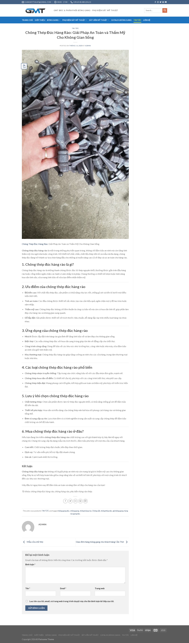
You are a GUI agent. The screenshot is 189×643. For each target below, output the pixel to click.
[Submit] (164, 10)
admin (88, 46)
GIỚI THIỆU (40, 20)
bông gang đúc (63, 511)
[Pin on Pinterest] (80, 501)
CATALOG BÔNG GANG (121, 20)
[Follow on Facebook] (155, 2)
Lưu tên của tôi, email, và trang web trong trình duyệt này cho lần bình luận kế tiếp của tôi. (71, 601)
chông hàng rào (85, 511)
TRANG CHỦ (27, 20)
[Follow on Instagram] (158, 2)
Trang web (99, 588)
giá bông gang (118, 511)
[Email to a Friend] (75, 501)
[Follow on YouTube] (166, 2)
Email (63, 588)
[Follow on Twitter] (160, 2)
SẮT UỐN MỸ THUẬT (98, 20)
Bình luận (30, 564)
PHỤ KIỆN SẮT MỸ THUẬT (73, 20)
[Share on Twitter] (70, 501)
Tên (27, 588)
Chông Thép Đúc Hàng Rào (35, 244)
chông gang (74, 511)
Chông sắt (96, 511)
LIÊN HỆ (146, 20)
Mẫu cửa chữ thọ (34, 541)
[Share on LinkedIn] (85, 501)
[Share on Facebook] (65, 501)
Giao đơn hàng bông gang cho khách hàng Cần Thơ (100, 541)
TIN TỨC (137, 20)
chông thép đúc (106, 511)
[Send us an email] (163, 2)
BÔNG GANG (53, 20)
